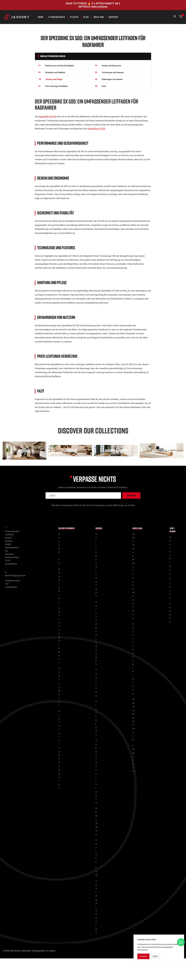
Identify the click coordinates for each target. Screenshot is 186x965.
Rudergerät (59, 586)
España (170, 613)
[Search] (174, 17)
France (170, 588)
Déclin (155, 956)
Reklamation (96, 821)
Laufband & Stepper (59, 635)
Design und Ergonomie (111, 65)
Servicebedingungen (96, 565)
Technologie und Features (113, 72)
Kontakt (96, 851)
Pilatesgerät (59, 687)
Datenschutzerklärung (133, 659)
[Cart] (180, 17)
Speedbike (59, 549)
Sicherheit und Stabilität (55, 72)
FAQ (96, 871)
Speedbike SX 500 (48, 116)
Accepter (143, 956)
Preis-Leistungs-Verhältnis (56, 86)
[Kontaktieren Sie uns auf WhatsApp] (181, 942)
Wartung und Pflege (54, 79)
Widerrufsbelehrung (133, 719)
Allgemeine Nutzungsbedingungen (133, 576)
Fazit (104, 86)
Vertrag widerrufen (96, 907)
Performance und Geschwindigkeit (59, 65)
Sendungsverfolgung (96, 771)
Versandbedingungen (96, 633)
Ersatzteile (96, 718)
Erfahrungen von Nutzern (112, 79)
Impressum (133, 758)
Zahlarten (96, 683)
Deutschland (170, 555)
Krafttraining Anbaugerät (59, 750)
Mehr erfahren (99, 7)
